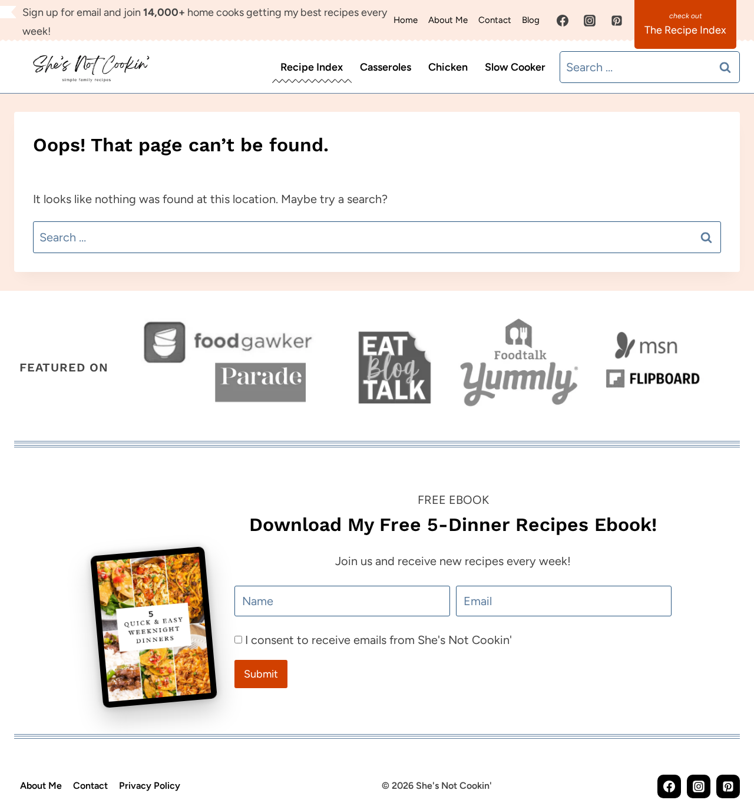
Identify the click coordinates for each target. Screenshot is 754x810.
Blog (531, 20)
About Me (448, 20)
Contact (494, 20)
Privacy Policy (149, 785)
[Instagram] (589, 20)
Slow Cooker (515, 67)
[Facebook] (562, 20)
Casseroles (385, 67)
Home (405, 20)
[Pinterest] (617, 20)
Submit (261, 674)
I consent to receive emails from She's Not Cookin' (378, 640)
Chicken (448, 67)
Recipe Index (311, 67)
